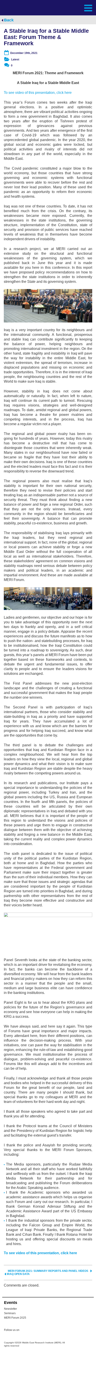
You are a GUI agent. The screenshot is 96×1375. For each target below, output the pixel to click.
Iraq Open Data (18, 1274)
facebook (34, 1331)
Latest (15, 59)
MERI (14, 7)
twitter (25, 1331)
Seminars (10, 1313)
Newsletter (10, 1308)
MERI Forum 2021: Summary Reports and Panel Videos (48, 1270)
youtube (43, 1330)
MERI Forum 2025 (15, 1317)
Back (9, 20)
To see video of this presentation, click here (38, 92)
